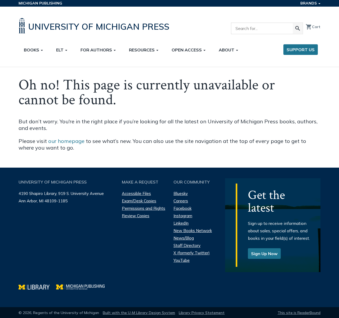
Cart (313, 27)
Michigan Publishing (40, 3)
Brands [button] (309, 3)
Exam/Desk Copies (139, 200)
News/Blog (183, 238)
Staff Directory (186, 245)
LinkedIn (181, 223)
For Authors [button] (97, 50)
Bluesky (180, 193)
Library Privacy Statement (202, 312)
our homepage (66, 141)
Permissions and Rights (143, 208)
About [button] (227, 50)
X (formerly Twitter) (191, 252)
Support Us (301, 49)
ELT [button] (60, 50)
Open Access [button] (187, 50)
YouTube (181, 260)
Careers (180, 200)
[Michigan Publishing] (83, 286)
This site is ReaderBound (299, 312)
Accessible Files (136, 193)
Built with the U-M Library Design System (139, 312)
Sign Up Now (264, 253)
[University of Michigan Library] (37, 286)
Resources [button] (142, 50)
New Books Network (192, 230)
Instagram (182, 215)
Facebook (182, 208)
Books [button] (32, 50)
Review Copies (135, 215)
